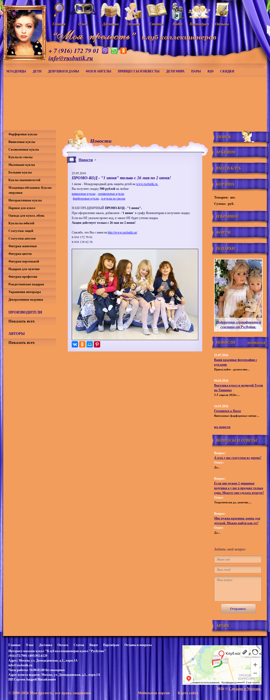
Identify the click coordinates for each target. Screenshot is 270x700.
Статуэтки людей (20, 231)
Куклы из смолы (20, 157)
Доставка (45, 645)
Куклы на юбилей (21, 223)
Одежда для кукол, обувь (26, 215)
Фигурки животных (22, 246)
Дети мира (175, 71)
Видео (93, 645)
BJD (211, 71)
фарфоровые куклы (86, 198)
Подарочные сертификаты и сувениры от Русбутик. (238, 324)
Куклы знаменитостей (24, 180)
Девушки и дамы (63, 71)
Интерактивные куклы (25, 200)
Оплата (62, 645)
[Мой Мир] (89, 344)
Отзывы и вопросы (138, 645)
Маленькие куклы (21, 164)
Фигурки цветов (20, 253)
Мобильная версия (154, 693)
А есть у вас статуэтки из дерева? (237, 457)
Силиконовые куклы (23, 149)
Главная (14, 645)
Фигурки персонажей (23, 261)
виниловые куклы (83, 193)
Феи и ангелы (98, 71)
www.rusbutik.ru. (147, 184)
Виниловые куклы (21, 142)
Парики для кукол (21, 208)
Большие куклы (20, 172)
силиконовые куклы (111, 193)
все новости (222, 427)
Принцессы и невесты (139, 71)
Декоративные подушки (25, 299)
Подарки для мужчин (24, 269)
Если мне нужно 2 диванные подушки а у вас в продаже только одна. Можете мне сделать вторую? (239, 488)
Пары (196, 71)
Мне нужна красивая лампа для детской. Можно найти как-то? (237, 520)
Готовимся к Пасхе (227, 411)
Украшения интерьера (24, 292)
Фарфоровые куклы (22, 134)
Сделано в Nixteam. (245, 688)
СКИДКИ (227, 71)
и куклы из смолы (113, 198)
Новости (86, 159)
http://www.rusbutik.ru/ (122, 232)
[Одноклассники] (82, 344)
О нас (30, 645)
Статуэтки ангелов (22, 238)
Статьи (79, 645)
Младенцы (16, 71)
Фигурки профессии (22, 276)
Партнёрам (111, 645)
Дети (37, 71)
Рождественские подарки (26, 284)
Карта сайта (188, 693)
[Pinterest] (97, 344)
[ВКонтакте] (75, 344)
